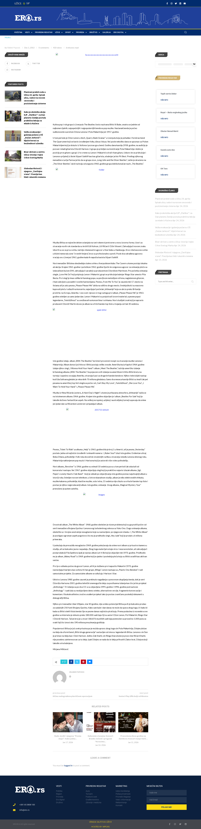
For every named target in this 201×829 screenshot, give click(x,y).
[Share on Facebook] (71, 662)
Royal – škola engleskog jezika (174, 112)
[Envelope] (185, 3)
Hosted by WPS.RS (100, 826)
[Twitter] (176, 3)
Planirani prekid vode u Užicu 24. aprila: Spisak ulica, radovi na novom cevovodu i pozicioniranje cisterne (173, 202)
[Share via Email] (89, 662)
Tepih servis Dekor (169, 94)
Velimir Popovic (13, 47)
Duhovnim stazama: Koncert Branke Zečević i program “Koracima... (100, 739)
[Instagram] (171, 3)
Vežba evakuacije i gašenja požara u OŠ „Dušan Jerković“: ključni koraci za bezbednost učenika (172, 231)
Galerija (107, 32)
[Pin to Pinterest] (83, 662)
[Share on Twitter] (77, 662)
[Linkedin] (180, 3)
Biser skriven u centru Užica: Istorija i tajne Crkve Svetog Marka (34, 155)
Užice (57, 32)
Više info (164, 100)
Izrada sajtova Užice (100, 821)
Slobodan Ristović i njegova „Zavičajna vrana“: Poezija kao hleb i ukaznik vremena (35, 172)
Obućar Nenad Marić (169, 131)
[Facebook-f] (167, 3)
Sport (68, 32)
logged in (68, 765)
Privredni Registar (43, 32)
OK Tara (164, 169)
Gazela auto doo (168, 150)
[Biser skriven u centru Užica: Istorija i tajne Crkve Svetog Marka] (13, 155)
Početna (18, 32)
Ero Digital (118, 32)
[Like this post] (65, 662)
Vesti (27, 32)
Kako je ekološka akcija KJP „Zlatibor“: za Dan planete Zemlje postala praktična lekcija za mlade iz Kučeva (175, 217)
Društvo (93, 32)
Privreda (80, 32)
